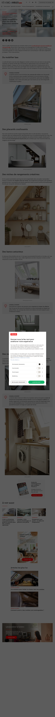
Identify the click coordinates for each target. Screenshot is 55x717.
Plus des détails (15, 359)
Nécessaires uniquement (18, 382)
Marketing (14, 376)
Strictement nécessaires (18, 364)
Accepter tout (36, 382)
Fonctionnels (15, 368)
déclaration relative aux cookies (22, 357)
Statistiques (15, 372)
